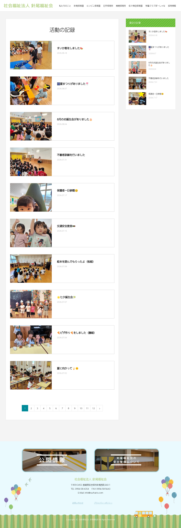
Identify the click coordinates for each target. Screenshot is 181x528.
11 (87, 408)
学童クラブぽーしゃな (155, 5)
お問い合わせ (77, 503)
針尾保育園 (79, 5)
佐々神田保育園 (136, 5)
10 (81, 408)
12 (93, 408)
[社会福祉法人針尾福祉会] (28, 6)
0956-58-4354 (82, 488)
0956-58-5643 (103, 488)
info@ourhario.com (94, 492)
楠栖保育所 (121, 5)
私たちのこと (65, 5)
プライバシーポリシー (103, 503)
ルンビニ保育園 (93, 5)
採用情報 (172, 5)
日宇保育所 (108, 5)
